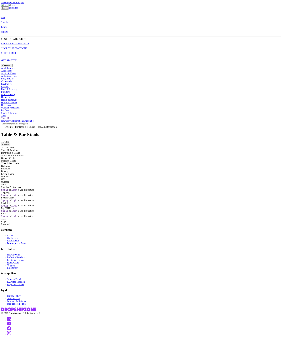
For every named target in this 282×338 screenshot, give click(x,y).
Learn (14, 2)
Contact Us (12, 238)
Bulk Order (12, 268)
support (20, 2)
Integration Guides (15, 260)
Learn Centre (13, 240)
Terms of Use (13, 298)
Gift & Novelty (8, 94)
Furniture (5, 92)
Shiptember (29, 121)
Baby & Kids (7, 78)
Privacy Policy (14, 296)
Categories (6, 65)
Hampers (5, 97)
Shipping (11, 265)
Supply (8, 2)
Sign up (4, 189)
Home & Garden (9, 102)
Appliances (6, 70)
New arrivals (7, 121)
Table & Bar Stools (47, 127)
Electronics (6, 84)
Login (14, 189)
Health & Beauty (9, 99)
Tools (3, 115)
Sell (3, 2)
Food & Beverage (9, 89)
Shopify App (13, 262)
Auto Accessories (9, 76)
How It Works (13, 254)
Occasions (6, 105)
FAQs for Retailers (16, 257)
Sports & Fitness (8, 113)
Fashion (5, 86)
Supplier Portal (14, 279)
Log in (4, 8)
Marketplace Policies (16, 304)
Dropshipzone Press (16, 243)
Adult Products (8, 68)
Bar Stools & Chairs (25, 127)
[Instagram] (9, 334)
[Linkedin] (9, 320)
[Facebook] (9, 329)
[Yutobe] (9, 325)
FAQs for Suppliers (16, 282)
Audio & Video (8, 73)
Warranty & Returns (16, 301)
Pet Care (5, 110)
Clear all (5, 145)
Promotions (18, 121)
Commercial (6, 81)
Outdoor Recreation (10, 107)
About (10, 235)
